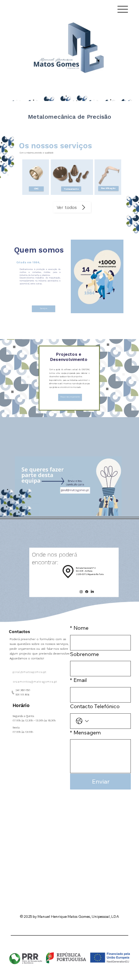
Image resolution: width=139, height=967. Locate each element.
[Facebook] (87, 592)
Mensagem (85, 732)
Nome (79, 628)
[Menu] (123, 9)
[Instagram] (81, 592)
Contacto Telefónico (95, 706)
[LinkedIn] (92, 592)
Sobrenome (84, 654)
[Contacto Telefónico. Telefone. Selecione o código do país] (82, 721)
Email (78, 680)
